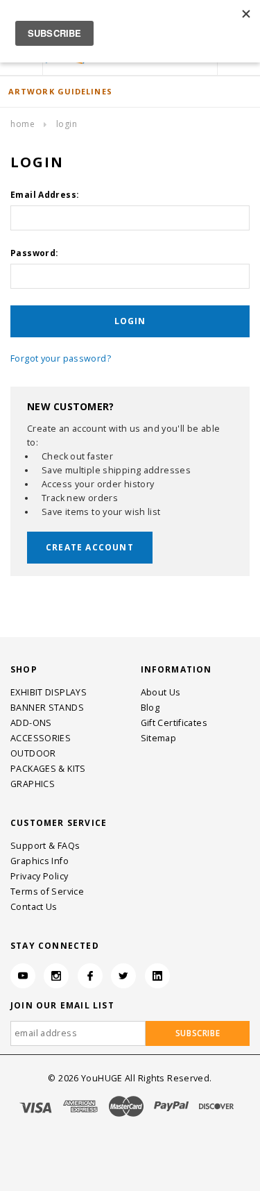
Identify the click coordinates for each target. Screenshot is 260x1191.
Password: (34, 253)
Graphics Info (39, 861)
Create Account (90, 547)
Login (67, 124)
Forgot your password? (60, 358)
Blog (150, 707)
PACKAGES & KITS (48, 769)
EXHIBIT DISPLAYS (48, 692)
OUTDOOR (33, 753)
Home (22, 124)
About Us (161, 692)
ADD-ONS (31, 723)
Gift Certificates (174, 723)
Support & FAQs (45, 846)
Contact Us (34, 907)
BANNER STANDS (47, 707)
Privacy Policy (39, 876)
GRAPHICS (32, 784)
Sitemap (159, 738)
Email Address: (44, 195)
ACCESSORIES (40, 738)
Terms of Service (47, 891)
